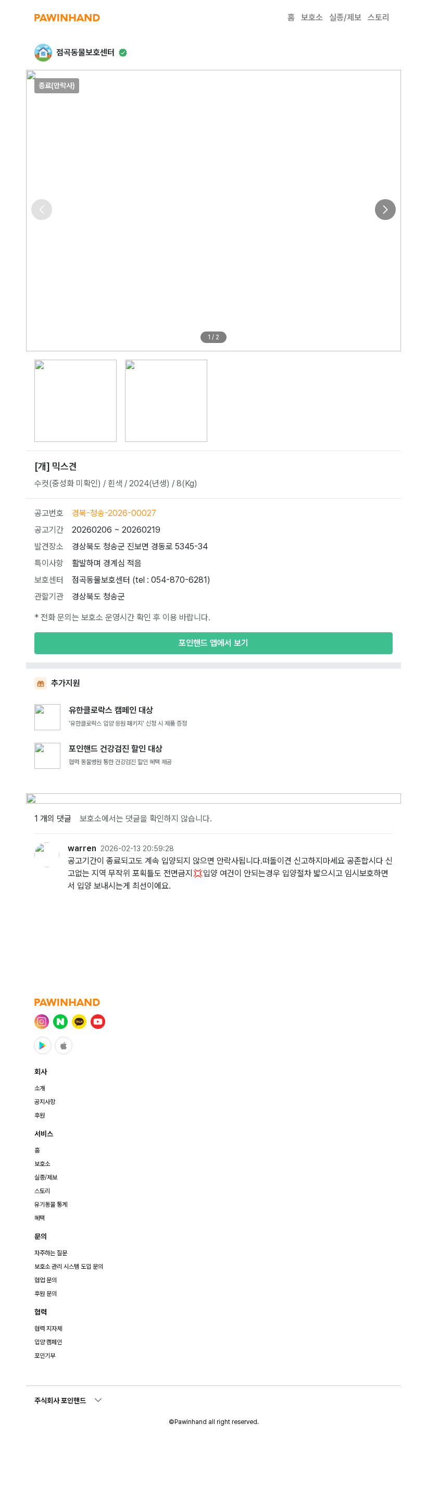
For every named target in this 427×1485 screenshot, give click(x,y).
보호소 (312, 17)
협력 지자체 (48, 1328)
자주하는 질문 (50, 1253)
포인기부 (44, 1355)
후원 (39, 1115)
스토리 (379, 17)
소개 (39, 1088)
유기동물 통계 (50, 1204)
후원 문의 (45, 1293)
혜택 (39, 1218)
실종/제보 (345, 17)
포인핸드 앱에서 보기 (213, 643)
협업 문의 (45, 1280)
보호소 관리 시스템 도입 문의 (68, 1266)
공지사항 (44, 1102)
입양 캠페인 (48, 1342)
